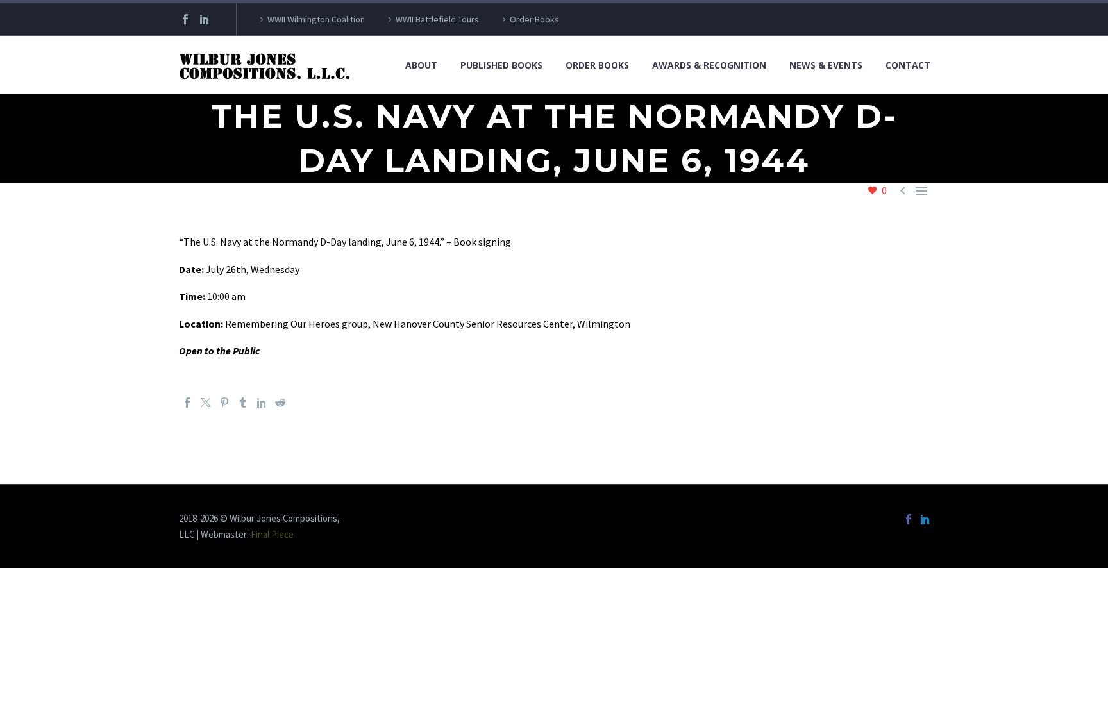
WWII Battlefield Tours (437, 19)
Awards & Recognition (709, 65)
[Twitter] (206, 402)
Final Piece (272, 534)
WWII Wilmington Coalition (316, 19)
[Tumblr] (243, 402)
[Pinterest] (224, 402)
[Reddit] (280, 402)
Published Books (501, 65)
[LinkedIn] (204, 19)
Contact (908, 65)
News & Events (825, 65)
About (421, 65)
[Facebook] (185, 19)
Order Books (534, 19)
